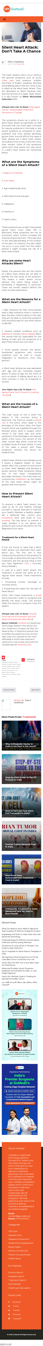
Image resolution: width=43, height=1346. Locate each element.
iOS (29, 645)
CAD (26, 563)
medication (21, 479)
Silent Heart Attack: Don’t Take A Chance (21, 49)
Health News (14, 1258)
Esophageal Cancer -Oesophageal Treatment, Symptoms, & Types (21, 110)
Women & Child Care (18, 1251)
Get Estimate (14, 1284)
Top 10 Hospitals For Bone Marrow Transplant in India (21, 952)
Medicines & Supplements (20, 1243)
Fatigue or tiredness (12, 173)
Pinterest (17, 1314)
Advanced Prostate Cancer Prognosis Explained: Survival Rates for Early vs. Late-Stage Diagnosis (19, 970)
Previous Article (9, 690)
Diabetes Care (15, 1235)
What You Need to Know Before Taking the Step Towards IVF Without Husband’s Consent (21, 930)
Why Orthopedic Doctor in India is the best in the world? (20, 745)
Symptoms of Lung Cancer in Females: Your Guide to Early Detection (20, 947)
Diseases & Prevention (18, 1239)
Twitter (16, 1306)
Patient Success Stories (19, 1255)
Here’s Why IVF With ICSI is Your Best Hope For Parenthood (20, 964)
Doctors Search (15, 1272)
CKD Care (12, 1231)
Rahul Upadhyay (16, 62)
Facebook (16, 1302)
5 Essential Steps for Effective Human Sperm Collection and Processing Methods (20, 941)
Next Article (35, 690)
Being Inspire (14, 1247)
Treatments (20, 64)
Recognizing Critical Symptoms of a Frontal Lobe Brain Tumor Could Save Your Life (20, 958)
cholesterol (7, 518)
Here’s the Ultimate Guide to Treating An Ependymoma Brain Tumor (19, 977)
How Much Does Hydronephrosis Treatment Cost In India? (19, 877)
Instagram (17, 1319)
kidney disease (28, 334)
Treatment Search (17, 1280)
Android (21, 645)
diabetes (6, 334)
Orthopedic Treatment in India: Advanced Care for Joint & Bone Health (21, 911)
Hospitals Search (16, 1276)
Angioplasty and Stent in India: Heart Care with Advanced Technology (21, 935)
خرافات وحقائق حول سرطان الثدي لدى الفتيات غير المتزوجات (19, 983)
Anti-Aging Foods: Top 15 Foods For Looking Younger (20, 392)
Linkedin (16, 1310)
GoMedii (22, 623)
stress (38, 595)
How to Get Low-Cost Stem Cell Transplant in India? (19, 812)
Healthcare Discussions (19, 1288)
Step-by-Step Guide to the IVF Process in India (21, 778)
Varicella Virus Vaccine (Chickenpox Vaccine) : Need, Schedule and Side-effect (19, 616)
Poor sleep (9, 181)
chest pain (8, 80)
